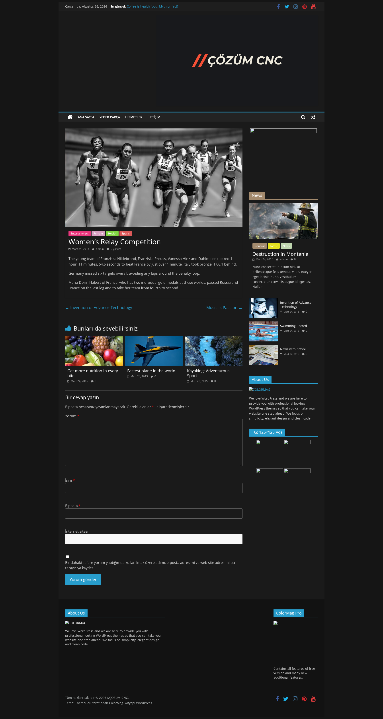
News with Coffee (293, 349)
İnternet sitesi (76, 531)
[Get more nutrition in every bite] (94, 338)
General (260, 246)
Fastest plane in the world (151, 370)
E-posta (73, 505)
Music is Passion (224, 307)
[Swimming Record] (263, 324)
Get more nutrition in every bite (92, 373)
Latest (273, 246)
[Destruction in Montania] (283, 205)
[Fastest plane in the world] (154, 338)
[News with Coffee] (263, 347)
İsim (70, 480)
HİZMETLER (133, 117)
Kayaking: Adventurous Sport (208, 373)
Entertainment (79, 233)
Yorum (72, 416)
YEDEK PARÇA (110, 117)
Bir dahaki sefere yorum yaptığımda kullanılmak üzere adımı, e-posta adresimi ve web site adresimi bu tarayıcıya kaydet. (150, 565)
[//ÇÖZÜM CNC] (70, 117)
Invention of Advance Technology (98, 307)
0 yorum (115, 249)
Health (112, 233)
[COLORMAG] (259, 389)
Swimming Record (293, 326)
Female (98, 233)
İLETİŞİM (154, 117)
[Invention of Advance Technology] (263, 300)
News (286, 246)
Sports (126, 233)
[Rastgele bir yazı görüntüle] (313, 117)
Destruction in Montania (280, 253)
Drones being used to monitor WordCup (156, 6)
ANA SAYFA (86, 117)
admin (100, 249)
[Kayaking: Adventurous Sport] (213, 338)
